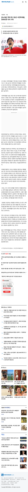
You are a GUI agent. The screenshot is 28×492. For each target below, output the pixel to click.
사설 (7, 14)
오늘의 (5, 407)
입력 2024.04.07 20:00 (11, 23)
